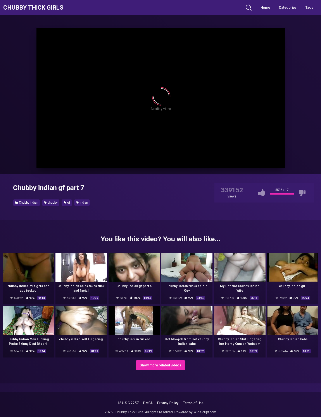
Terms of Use (193, 403)
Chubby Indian (28, 202)
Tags (309, 7)
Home (265, 7)
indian (83, 202)
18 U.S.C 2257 (128, 403)
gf (68, 202)
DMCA (148, 403)
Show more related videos (160, 365)
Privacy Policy (168, 403)
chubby (52, 202)
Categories (288, 7)
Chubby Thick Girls (33, 8)
